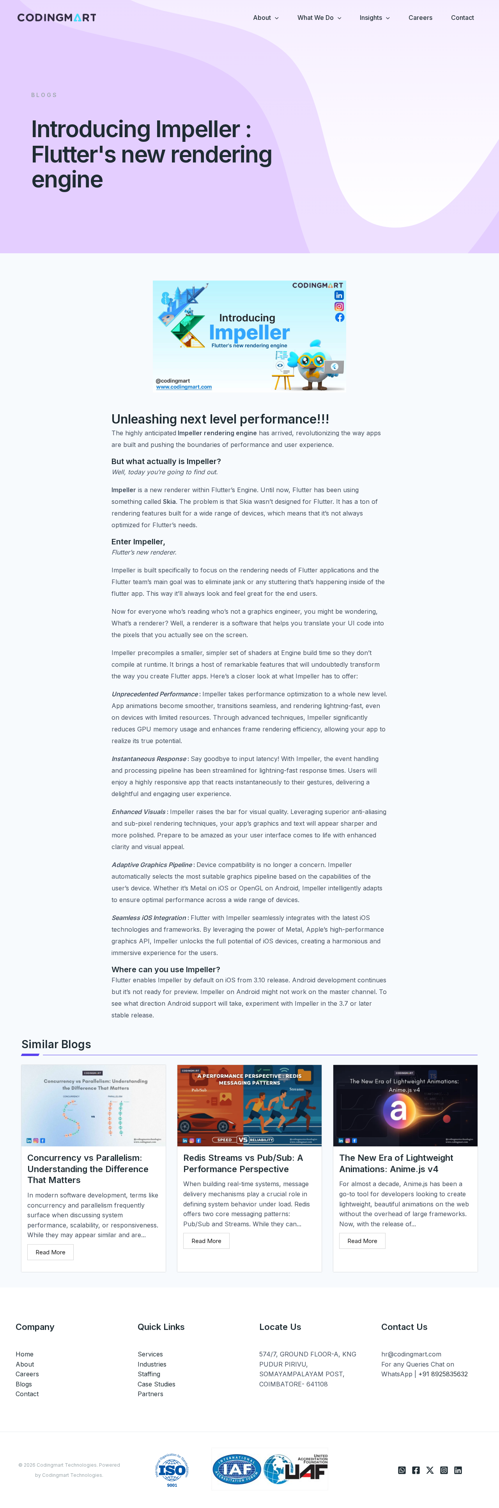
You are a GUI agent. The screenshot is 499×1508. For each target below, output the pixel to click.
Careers (27, 1374)
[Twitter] (430, 1470)
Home (25, 1354)
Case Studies (156, 1384)
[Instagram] (444, 1470)
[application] (275, 17)
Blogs (24, 1384)
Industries (152, 1364)
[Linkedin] (458, 1470)
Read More (50, 1252)
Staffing (149, 1374)
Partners (150, 1394)
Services (150, 1354)
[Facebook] (416, 1470)
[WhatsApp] (402, 1470)
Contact (27, 1394)
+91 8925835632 (443, 1374)
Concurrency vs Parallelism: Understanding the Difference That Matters (88, 1169)
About (25, 1364)
